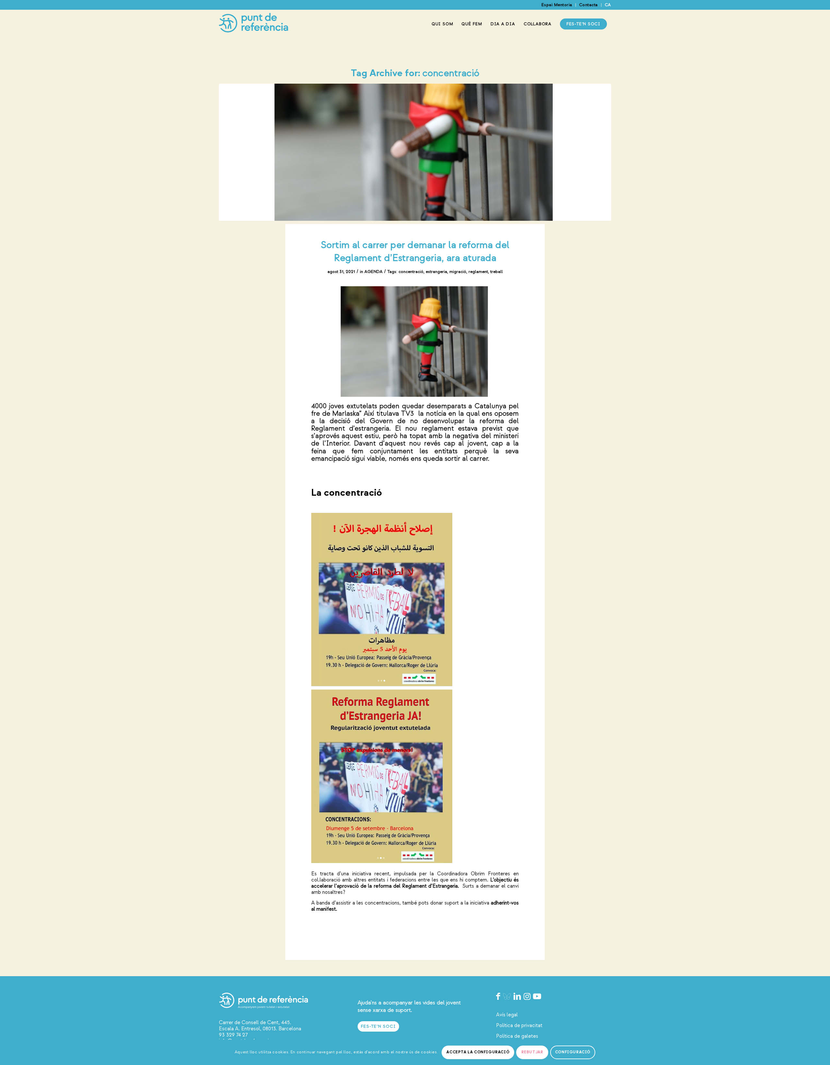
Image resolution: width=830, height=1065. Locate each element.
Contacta (588, 4)
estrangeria (436, 271)
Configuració (572, 1052)
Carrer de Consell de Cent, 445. (255, 1022)
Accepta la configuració (477, 1052)
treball (496, 271)
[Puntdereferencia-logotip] (253, 24)
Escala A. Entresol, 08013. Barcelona (260, 1028)
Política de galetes (517, 1036)
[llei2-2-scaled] (415, 152)
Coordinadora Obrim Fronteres (473, 873)
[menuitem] (557, 5)
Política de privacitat (519, 1025)
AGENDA (373, 271)
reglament (478, 271)
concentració (410, 271)
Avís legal (507, 1015)
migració (457, 271)
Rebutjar (532, 1052)
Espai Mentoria (556, 4)
